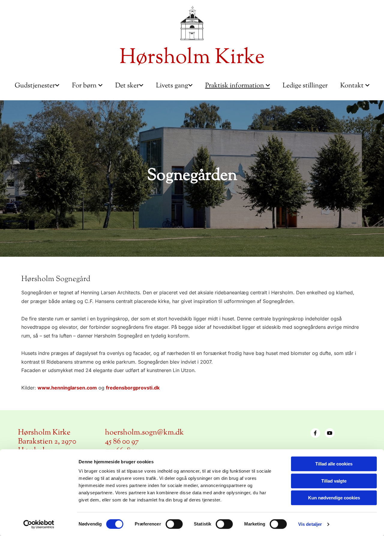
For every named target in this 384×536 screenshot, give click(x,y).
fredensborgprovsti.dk (133, 388)
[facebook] (315, 433)
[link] (37, 86)
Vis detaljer (310, 524)
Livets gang (172, 86)
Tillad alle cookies (333, 463)
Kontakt (352, 86)
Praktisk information (235, 86)
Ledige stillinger (305, 86)
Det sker (127, 86)
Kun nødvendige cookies (334, 497)
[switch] (174, 524)
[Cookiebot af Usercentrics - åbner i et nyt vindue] (39, 524)
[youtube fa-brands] (329, 433)
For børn (85, 86)
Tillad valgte (333, 480)
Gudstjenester (35, 86)
